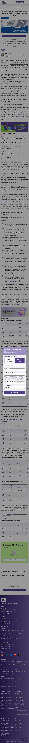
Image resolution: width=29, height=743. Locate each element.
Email (7, 368)
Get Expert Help (14, 392)
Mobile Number (9, 372)
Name (7, 364)
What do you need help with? (11, 356)
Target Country (9, 381)
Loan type (8, 385)
